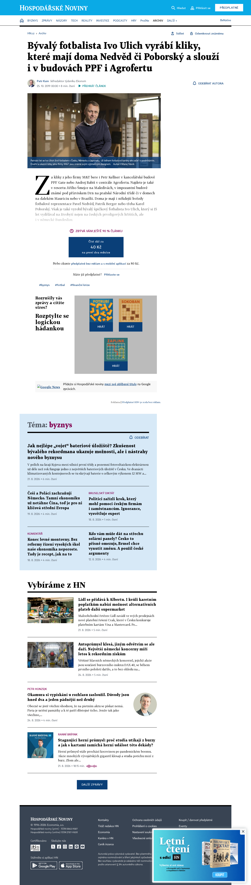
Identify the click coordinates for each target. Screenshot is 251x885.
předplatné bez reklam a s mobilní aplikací (98, 263)
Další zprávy (92, 784)
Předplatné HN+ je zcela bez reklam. (141, 402)
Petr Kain (43, 81)
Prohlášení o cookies (144, 826)
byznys (60, 425)
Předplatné (229, 7)
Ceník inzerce (106, 844)
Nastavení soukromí (144, 832)
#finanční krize (80, 285)
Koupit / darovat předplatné (195, 820)
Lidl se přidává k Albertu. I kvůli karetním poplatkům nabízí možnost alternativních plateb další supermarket (117, 604)
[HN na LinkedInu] (71, 847)
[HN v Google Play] (44, 865)
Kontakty (103, 820)
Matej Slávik (127, 164)
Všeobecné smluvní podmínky (150, 838)
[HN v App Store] (71, 865)
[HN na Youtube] (83, 847)
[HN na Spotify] (77, 847)
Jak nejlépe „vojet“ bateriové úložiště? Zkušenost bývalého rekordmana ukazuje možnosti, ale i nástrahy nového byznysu (87, 452)
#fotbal (60, 285)
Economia (104, 832)
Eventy (183, 826)
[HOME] (22, 20)
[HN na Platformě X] (53, 847)
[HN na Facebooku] (59, 847)
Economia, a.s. (55, 825)
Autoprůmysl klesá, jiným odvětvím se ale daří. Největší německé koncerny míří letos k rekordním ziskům (116, 649)
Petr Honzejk (37, 689)
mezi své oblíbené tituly (121, 384)
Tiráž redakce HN (108, 826)
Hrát (101, 326)
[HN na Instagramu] (65, 847)
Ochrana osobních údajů (147, 820)
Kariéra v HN (105, 838)
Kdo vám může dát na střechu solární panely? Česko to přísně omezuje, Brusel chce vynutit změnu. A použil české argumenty (116, 543)
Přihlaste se (111, 274)
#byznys (44, 285)
